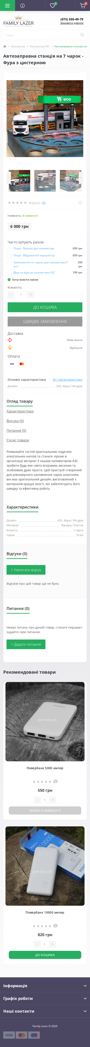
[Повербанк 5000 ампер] (45, 721)
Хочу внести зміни (25, 280)
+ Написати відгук (26, 569)
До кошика (45, 307)
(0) (43, 203)
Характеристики (20, 411)
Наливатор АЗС (40, 46)
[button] (71, 19)
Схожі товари (18, 440)
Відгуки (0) (15, 420)
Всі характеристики (67, 379)
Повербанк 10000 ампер (45, 912)
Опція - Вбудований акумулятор (34, 255)
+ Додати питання (26, 644)
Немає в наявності (45, 810)
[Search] (82, 35)
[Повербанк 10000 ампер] (45, 866)
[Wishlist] (80, 203)
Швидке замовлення (45, 321)
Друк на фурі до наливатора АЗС (34, 272)
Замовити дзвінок (71, 23)
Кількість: (15, 287)
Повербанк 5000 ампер (45, 768)
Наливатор (18, 46)
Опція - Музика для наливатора (34, 248)
